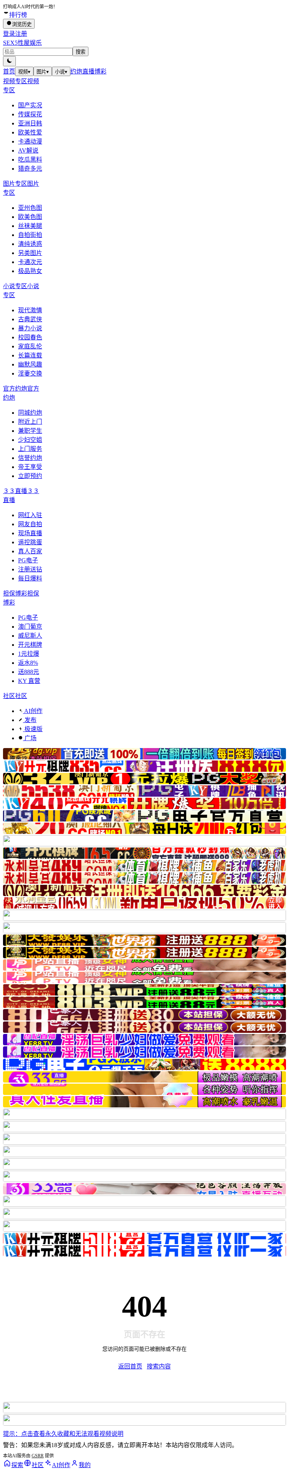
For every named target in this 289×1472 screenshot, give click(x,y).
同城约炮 (30, 412)
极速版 (33, 729)
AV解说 (28, 150)
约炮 (76, 71)
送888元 (28, 672)
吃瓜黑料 (30, 159)
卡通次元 (30, 262)
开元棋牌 (30, 644)
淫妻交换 (30, 373)
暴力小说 (30, 328)
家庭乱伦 (30, 346)
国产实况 (30, 105)
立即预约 (30, 476)
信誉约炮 (30, 458)
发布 (30, 720)
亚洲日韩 (30, 123)
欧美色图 (30, 217)
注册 (21, 34)
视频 (24, 72)
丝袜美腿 (30, 226)
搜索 (80, 52)
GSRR (38, 1455)
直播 (88, 71)
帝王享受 (30, 467)
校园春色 (30, 337)
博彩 (100, 71)
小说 (61, 72)
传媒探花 (30, 114)
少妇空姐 (30, 440)
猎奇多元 (30, 168)
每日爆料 (30, 578)
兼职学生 (30, 431)
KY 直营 (29, 681)
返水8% (28, 663)
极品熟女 (30, 271)
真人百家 (30, 551)
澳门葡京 (30, 626)
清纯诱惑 (30, 244)
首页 (9, 71)
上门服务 (30, 449)
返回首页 (130, 1366)
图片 (43, 72)
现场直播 (30, 533)
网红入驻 (30, 515)
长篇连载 (30, 355)
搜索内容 (159, 1366)
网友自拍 (30, 524)
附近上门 (30, 421)
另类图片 (30, 253)
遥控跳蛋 (30, 542)
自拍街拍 (30, 235)
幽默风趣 (30, 364)
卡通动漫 (30, 141)
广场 (30, 738)
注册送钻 (30, 569)
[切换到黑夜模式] (9, 61)
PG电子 (28, 560)
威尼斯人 (30, 635)
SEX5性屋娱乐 (22, 43)
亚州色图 (30, 208)
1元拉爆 (28, 653)
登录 (9, 34)
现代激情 (30, 310)
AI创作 (33, 711)
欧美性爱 (30, 132)
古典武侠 (30, 319)
